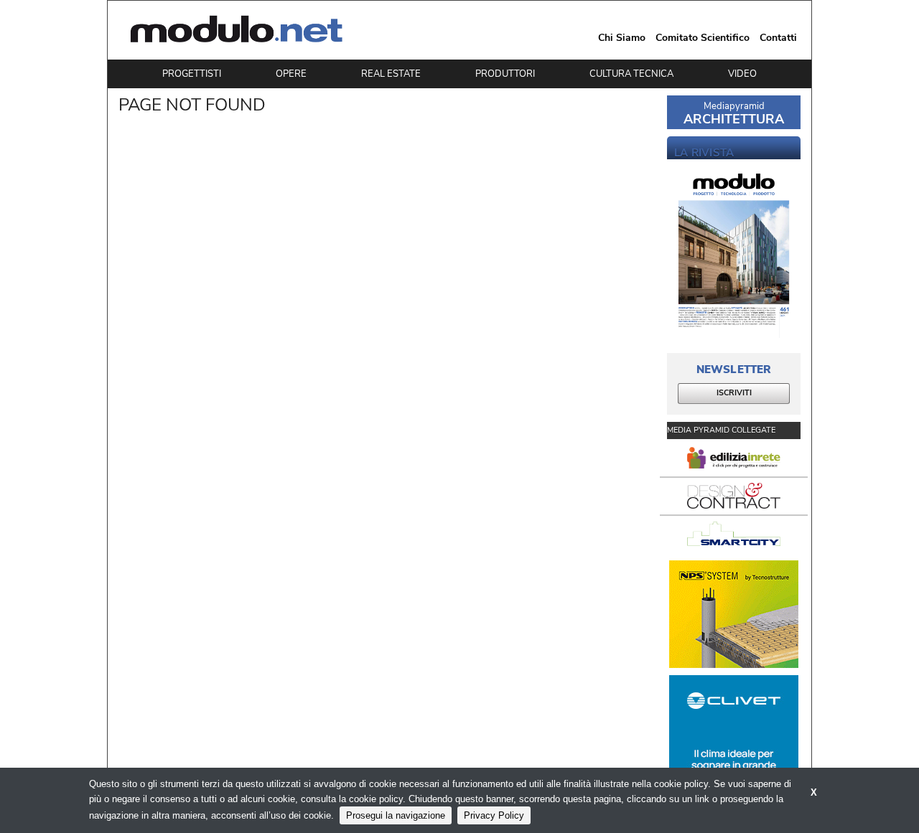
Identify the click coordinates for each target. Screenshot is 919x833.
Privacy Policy (494, 815)
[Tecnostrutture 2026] (734, 614)
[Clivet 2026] (734, 729)
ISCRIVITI (734, 392)
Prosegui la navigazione (395, 815)
